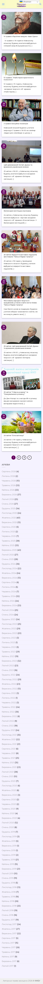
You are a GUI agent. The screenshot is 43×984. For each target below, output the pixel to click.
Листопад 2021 (9, 735)
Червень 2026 (9, 481)
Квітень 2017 (8, 957)
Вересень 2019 (9, 846)
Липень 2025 (8, 531)
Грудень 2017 (8, 920)
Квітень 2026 (8, 490)
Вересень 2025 (9, 522)
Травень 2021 (8, 758)
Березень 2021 (9, 767)
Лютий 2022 (8, 721)
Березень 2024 (9, 605)
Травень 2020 (9, 809)
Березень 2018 (9, 906)
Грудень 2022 (9, 675)
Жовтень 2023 (9, 628)
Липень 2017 (8, 943)
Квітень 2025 (8, 545)
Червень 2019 (9, 855)
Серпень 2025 (9, 527)
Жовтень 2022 (9, 684)
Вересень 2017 (9, 933)
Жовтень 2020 (9, 790)
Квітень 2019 (8, 864)
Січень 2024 (8, 615)
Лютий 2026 (8, 499)
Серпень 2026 (9, 471)
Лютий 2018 (8, 910)
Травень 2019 (8, 860)
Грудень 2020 (9, 781)
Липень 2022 (8, 698)
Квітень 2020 (8, 813)
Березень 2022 (9, 716)
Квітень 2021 (8, 762)
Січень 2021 (7, 776)
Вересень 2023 (9, 633)
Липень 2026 (8, 476)
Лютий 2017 (8, 966)
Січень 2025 (8, 559)
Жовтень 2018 (9, 892)
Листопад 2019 (9, 836)
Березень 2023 (9, 661)
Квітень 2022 (8, 712)
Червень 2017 (9, 947)
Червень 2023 (9, 647)
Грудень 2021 (8, 730)
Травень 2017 (8, 952)
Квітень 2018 (8, 901)
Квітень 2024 (8, 601)
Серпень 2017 (9, 938)
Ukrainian (26, 2)
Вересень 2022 (9, 689)
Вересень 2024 (9, 578)
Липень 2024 (8, 587)
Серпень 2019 (9, 850)
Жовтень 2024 (9, 573)
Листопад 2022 (9, 679)
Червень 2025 (9, 536)
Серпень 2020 (9, 799)
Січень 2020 (8, 827)
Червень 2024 (9, 591)
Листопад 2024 (9, 568)
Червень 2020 (9, 804)
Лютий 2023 (8, 665)
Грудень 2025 (8, 508)
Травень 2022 (9, 707)
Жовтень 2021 (9, 739)
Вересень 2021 (9, 744)
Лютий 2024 (8, 610)
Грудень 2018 (8, 883)
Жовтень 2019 (9, 841)
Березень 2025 (9, 550)
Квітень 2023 (8, 656)
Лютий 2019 (8, 873)
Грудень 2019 (8, 832)
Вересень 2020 (9, 795)
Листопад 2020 (9, 786)
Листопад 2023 (9, 624)
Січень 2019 (7, 878)
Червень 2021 (9, 753)
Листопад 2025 (9, 513)
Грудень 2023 (9, 619)
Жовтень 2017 (9, 929)
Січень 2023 (8, 670)
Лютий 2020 (8, 823)
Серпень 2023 (9, 638)
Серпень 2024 (9, 582)
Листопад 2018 (9, 887)
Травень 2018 (8, 897)
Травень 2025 (8, 541)
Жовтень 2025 (9, 518)
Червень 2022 (9, 702)
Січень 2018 (7, 915)
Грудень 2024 (9, 564)
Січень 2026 (8, 504)
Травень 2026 (8, 485)
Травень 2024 (9, 596)
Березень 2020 (9, 818)
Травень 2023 (9, 652)
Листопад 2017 (9, 924)
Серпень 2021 (9, 749)
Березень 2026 (9, 494)
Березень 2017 (9, 961)
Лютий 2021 (8, 772)
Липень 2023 (8, 642)
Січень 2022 (8, 726)
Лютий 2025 (8, 555)
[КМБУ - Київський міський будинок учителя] (21, 4)
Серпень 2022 (9, 693)
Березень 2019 (9, 869)
